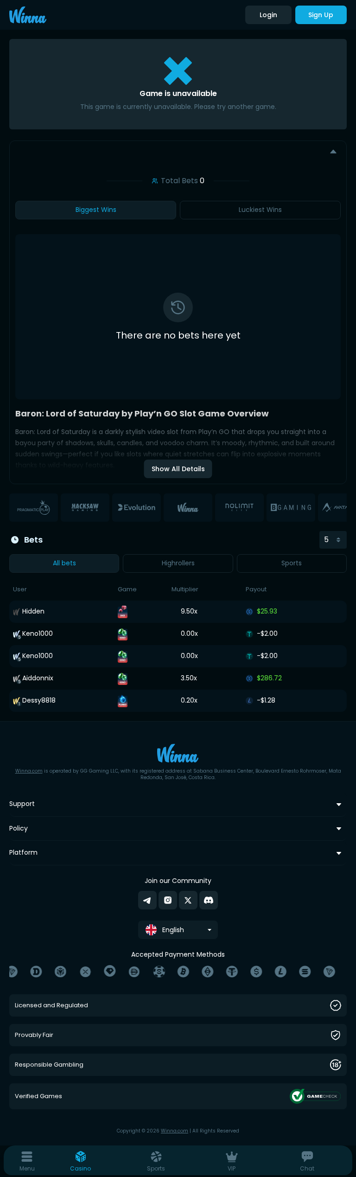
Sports (291, 563)
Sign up (320, 14)
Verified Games (38, 1096)
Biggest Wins (96, 209)
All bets (64, 563)
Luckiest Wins (260, 209)
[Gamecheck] (315, 1096)
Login (268, 14)
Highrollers (178, 563)
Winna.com (29, 771)
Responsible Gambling (49, 1065)
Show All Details (178, 468)
